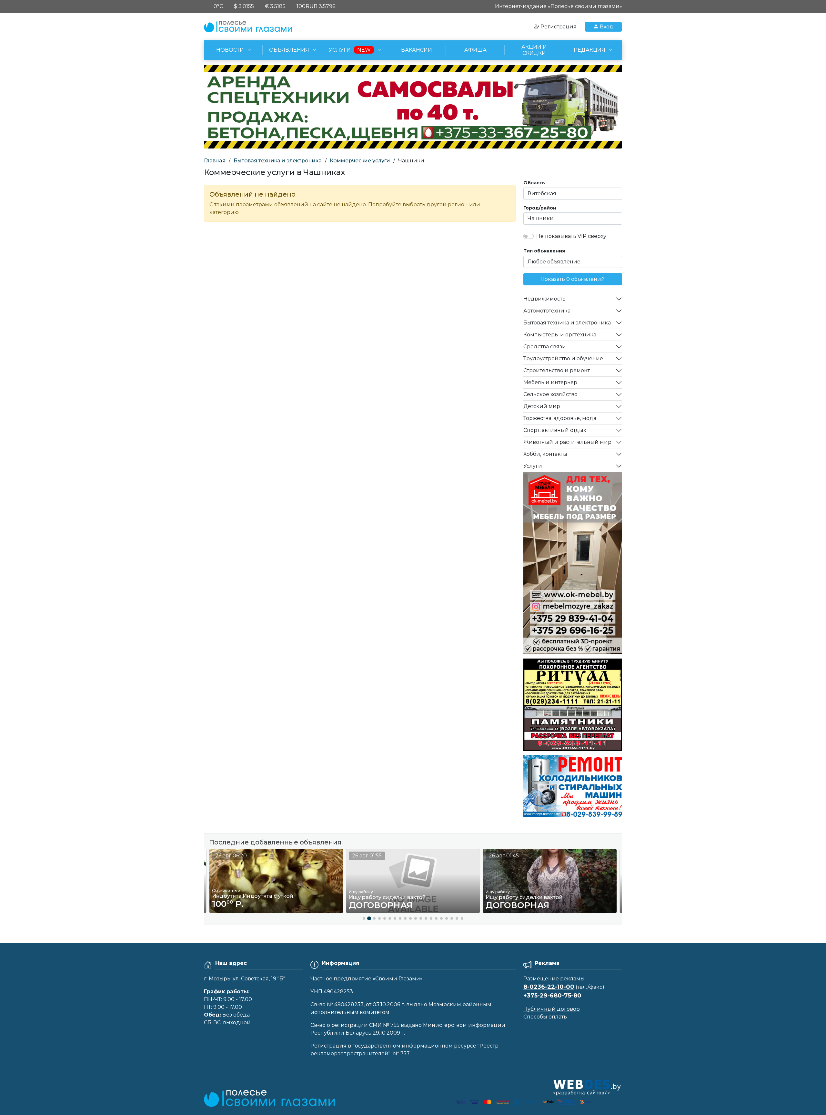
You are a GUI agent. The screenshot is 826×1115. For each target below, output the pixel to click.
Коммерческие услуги (360, 161)
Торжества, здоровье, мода (559, 418)
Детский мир (541, 406)
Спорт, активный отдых (554, 430)
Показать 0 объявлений (572, 279)
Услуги (532, 466)
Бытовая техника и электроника (278, 161)
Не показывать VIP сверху (571, 236)
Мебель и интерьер (550, 382)
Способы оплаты (545, 1017)
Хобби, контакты (545, 454)
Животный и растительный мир (567, 442)
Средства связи (544, 346)
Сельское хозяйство (550, 394)
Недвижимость (544, 299)
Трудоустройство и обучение (563, 358)
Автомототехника (546, 311)
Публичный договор (551, 1009)
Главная (215, 161)
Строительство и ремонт (556, 370)
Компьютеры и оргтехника (559, 335)
